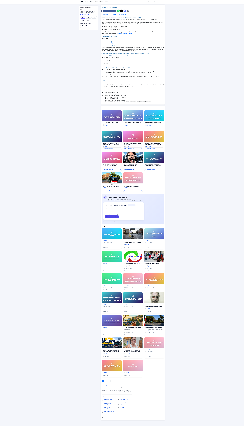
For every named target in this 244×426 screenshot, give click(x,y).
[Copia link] (128, 11)
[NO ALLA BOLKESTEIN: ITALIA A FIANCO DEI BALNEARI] (133, 140)
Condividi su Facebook (110, 11)
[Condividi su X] (121, 11)
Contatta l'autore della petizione (109, 43)
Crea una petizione (158, 1)
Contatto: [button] (106, 1)
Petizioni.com (84, 1)
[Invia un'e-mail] (124, 11)
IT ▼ (92, 1)
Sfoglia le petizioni (99, 1)
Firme (114, 14)
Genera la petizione (112, 217)
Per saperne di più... (87, 14)
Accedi (149, 1)
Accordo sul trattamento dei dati (124, 33)
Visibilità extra (124, 14)
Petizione (106, 14)
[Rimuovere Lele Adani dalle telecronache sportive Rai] (133, 161)
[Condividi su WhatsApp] (118, 11)
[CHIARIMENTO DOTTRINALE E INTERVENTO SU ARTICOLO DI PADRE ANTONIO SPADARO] (154, 161)
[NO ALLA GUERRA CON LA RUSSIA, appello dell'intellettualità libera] (112, 119)
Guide (103, 397)
